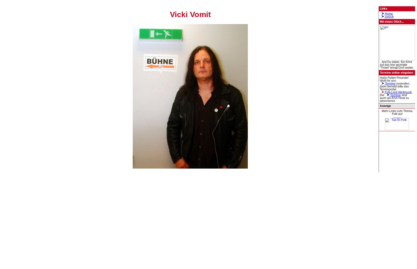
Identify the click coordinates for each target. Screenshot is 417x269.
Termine (390, 83)
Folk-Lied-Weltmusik (398, 92)
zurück (389, 16)
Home (388, 13)
